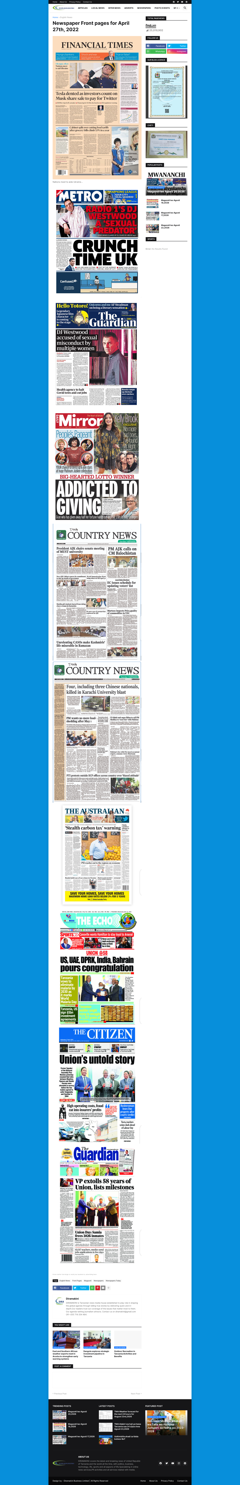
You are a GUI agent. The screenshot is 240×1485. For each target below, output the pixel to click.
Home (55, 2)
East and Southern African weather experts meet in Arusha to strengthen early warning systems (65, 1355)
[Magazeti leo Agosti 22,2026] (152, 228)
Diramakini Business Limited (76, 1481)
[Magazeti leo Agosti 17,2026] (152, 215)
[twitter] (178, 2)
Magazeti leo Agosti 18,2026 (170, 201)
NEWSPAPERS (144, 8)
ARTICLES (83, 8)
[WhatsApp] (92, 1288)
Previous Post (60, 1393)
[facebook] (174, 2)
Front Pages (77, 1281)
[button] (178, 8)
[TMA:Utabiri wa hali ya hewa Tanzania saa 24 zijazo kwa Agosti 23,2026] (105, 1427)
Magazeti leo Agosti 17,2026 (170, 213)
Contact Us (87, 2)
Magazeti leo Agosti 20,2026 (77, 1412)
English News (66, 17)
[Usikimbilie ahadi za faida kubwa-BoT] (105, 1439)
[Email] (103, 1288)
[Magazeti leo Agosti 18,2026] (152, 203)
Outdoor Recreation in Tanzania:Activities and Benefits (125, 1353)
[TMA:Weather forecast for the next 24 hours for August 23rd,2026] (105, 1414)
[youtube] (182, 2)
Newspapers (98, 1281)
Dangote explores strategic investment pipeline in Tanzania (96, 1353)
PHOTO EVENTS (162, 8)
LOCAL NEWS (97, 8)
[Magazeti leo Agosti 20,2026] (59, 1414)
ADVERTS (128, 8)
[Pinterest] (97, 1288)
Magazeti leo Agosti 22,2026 (170, 226)
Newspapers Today (113, 1281)
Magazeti (87, 1281)
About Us (63, 2)
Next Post (135, 1393)
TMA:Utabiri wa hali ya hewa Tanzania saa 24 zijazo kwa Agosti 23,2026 (127, 1426)
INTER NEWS (114, 8)
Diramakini (72, 1298)
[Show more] (108, 1288)
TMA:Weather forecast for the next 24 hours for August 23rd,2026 (126, 1414)
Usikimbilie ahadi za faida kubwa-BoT (126, 1437)
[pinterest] (186, 2)
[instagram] (179, 1463)
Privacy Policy (75, 2)
